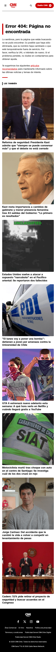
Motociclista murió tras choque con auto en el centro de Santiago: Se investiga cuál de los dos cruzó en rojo (27, 471)
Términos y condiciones (14, 632)
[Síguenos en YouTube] (38, 621)
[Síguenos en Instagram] (31, 621)
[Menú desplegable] (5, 5)
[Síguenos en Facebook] (18, 621)
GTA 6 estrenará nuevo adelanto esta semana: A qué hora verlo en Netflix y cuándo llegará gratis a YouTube (25, 406)
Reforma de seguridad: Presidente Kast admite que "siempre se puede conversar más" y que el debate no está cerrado (27, 145)
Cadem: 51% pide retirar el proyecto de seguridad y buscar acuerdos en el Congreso (26, 599)
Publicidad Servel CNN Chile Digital (38, 632)
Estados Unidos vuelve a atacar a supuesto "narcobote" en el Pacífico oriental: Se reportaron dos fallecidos (24, 277)
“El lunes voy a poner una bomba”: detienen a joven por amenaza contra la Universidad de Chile (26, 342)
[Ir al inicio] (13, 5)
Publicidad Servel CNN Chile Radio (28, 637)
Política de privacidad (43, 628)
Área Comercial (10, 628)
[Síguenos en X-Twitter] (25, 621)
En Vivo (21, 628)
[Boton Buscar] (31, 5)
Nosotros (29, 628)
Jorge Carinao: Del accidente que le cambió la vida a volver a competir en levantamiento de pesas (25, 535)
